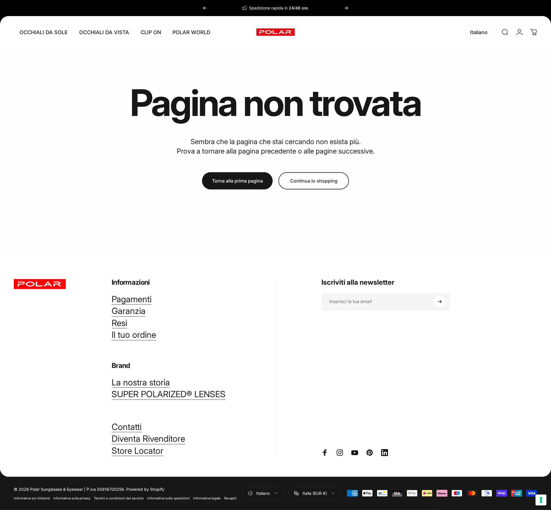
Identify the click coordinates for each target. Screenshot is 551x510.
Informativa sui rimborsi (32, 498)
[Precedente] (205, 8)
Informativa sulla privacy (71, 498)
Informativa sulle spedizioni (168, 498)
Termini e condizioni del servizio (119, 498)
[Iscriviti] (439, 301)
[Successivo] (346, 8)
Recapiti (230, 498)
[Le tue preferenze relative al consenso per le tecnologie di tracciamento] (541, 500)
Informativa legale (207, 498)
